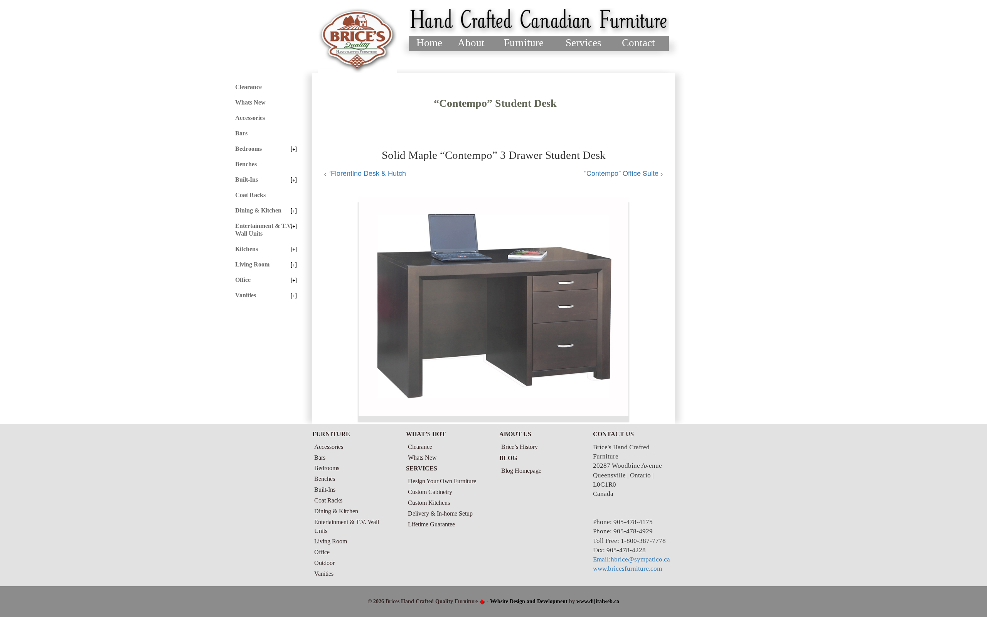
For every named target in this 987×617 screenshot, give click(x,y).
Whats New (250, 102)
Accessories (250, 118)
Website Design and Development (529, 601)
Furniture (524, 43)
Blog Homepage (521, 470)
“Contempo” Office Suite (621, 173)
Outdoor (324, 563)
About (471, 43)
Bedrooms (248, 148)
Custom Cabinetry (430, 492)
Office (243, 279)
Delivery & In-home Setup (440, 513)
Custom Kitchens (429, 502)
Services (583, 43)
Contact (638, 43)
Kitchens (246, 249)
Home (429, 43)
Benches (246, 164)
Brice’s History (519, 446)
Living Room (252, 264)
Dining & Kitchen (258, 210)
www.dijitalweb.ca (597, 601)
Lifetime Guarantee (431, 524)
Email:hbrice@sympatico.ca (631, 559)
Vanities (245, 295)
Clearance (248, 87)
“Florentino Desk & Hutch (367, 173)
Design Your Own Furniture (442, 481)
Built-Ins (246, 179)
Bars (241, 133)
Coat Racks (250, 195)
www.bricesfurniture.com (627, 568)
